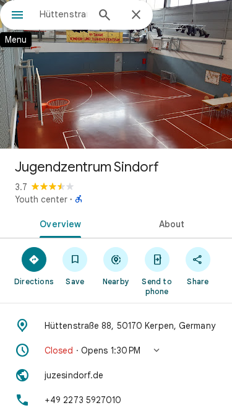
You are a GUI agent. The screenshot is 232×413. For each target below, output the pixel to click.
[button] (116, 350)
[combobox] (63, 14)
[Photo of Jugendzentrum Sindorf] (116, 74)
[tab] (58, 223)
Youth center (41, 199)
